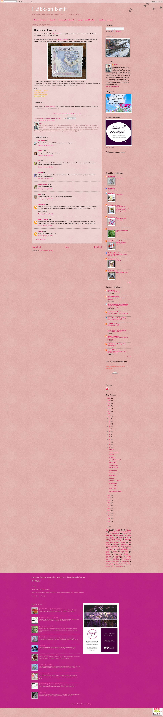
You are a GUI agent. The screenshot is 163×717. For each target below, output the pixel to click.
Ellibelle (40, 172)
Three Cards (42, 692)
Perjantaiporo (112, 475)
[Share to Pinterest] (75, 118)
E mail (52, 19)
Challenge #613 (112, 345)
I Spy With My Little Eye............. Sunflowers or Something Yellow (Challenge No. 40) (122, 209)
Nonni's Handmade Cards (115, 241)
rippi (117, 549)
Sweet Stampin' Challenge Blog (117, 330)
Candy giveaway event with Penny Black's (50, 683)
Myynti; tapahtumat (66, 19)
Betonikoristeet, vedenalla (46, 627)
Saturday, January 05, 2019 (45, 145)
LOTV (125, 533)
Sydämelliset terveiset (115, 460)
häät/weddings (51, 120)
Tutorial (107, 563)
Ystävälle (111, 454)
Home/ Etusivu (40, 19)
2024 (109, 403)
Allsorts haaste (56, 33)
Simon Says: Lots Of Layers (115, 319)
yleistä (129, 535)
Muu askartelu (124, 541)
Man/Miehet (119, 535)
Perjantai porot (112, 488)
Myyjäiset (116, 558)
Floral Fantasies (112, 217)
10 (110, 424)
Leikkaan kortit (49, 8)
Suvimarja (118, 564)
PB (107, 530)
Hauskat (111, 537)
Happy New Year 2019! (115, 491)
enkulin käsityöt (42, 184)
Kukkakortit (115, 533)
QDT (113, 566)
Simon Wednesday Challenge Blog (118, 304)
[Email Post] (64, 118)
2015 (109, 503)
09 (110, 426)
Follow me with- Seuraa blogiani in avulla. (67, 114)
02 (110, 444)
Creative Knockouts (113, 336)
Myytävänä (108, 566)
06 (110, 434)
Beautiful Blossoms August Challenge (121, 243)
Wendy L (40, 150)
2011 (109, 513)
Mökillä (107, 553)
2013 (109, 508)
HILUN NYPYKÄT (112, 271)
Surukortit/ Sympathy (121, 553)
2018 (109, 495)
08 (110, 429)
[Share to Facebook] (73, 118)
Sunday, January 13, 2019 (45, 225)
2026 (109, 398)
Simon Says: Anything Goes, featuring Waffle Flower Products (117, 306)
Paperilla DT (125, 561)
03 (110, 442)
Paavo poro (112, 457)
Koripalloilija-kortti (113, 465)
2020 (109, 413)
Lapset (107, 551)
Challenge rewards (106, 19)
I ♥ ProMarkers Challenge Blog (116, 344)
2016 (109, 500)
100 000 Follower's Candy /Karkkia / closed (51, 608)
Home (67, 247)
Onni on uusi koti (113, 467)
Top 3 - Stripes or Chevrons (114, 331)
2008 (109, 521)
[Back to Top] (158, 711)
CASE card (118, 260)
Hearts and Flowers (114, 486)
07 (110, 431)
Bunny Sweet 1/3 (44, 673)
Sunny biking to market (45, 664)
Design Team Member (86, 19)
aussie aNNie (111, 193)
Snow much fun (113, 470)
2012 (109, 511)
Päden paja (41, 140)
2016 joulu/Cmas (126, 546)
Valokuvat (128, 539)
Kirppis (111, 564)
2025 (109, 400)
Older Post (98, 247)
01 (110, 447)
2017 (109, 498)
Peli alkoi (111, 449)
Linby (40, 194)
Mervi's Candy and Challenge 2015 (48, 655)
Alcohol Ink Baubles (113, 190)
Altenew (126, 554)
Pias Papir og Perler (113, 259)
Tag (120, 554)
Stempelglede (124, 549)
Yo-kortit (115, 544)
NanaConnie (41, 204)
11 (110, 421)
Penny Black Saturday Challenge (115, 542)
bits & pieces (111, 188)
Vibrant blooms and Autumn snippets (121, 219)
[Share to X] (72, 118)
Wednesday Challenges (114, 292)
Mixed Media (124, 551)
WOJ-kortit (108, 556)
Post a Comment (41, 239)
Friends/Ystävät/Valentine (113, 539)
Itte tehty (110, 229)
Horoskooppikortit (119, 566)
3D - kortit (123, 563)
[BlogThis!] (70, 118)
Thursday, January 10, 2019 (45, 214)
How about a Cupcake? (115, 480)
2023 (109, 406)
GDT (114, 554)
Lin (39, 160)
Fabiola (40, 231)
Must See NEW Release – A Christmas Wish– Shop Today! (117, 255)
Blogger (90, 704)
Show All (129, 282)
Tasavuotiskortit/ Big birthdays (116, 547)
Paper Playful (111, 290)
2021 (109, 411)
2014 (109, 505)
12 (110, 418)
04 (110, 439)
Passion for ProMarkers (114, 312)
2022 (109, 408)
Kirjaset (115, 551)
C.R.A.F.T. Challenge (114, 324)
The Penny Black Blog (114, 253)
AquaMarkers (126, 564)
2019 (109, 416)
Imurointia (111, 478)
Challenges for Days (113, 296)
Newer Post (36, 247)
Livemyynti (119, 556)
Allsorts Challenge (62, 39)
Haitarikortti (42, 645)
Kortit (117, 530)
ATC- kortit (112, 541)
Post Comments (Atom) (46, 250)
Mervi (116, 64)
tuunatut (108, 554)
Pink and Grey (112, 462)
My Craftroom (114, 563)
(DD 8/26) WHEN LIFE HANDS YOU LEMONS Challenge (117, 352)
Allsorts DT (43, 120)
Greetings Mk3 (119, 178)
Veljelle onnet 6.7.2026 (122, 272)
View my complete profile (112, 86)
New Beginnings (113, 483)
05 (110, 437)
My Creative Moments (114, 205)
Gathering (42, 636)
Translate (118, 31)
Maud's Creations (43, 219)
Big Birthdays (112, 473)
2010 (109, 516)
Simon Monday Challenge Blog (117, 318)
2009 (109, 518)
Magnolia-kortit (123, 537)
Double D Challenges (114, 350)
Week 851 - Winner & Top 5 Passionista (118, 313)
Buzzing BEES (119, 194)
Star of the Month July (113, 325)
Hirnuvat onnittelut (113, 452)
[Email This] (68, 118)
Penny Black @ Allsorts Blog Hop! (48, 617)
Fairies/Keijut (116, 559)
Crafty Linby (111, 176)
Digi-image (109, 535)
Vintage (128, 530)
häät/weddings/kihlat (111, 546)
